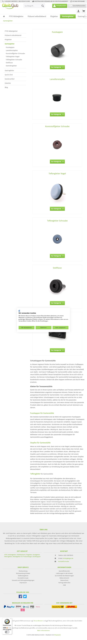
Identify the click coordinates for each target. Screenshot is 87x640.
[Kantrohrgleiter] (57, 333)
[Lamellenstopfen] (57, 97)
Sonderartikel (9, 79)
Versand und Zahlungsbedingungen (23, 580)
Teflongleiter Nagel (12, 57)
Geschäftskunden (64, 571)
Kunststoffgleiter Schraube (15, 53)
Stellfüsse (9, 63)
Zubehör (8, 83)
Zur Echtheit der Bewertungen (64, 576)
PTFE (5, 555)
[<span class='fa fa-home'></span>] (4, 16)
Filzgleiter (8, 40)
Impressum (23, 583)
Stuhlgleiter (36, 555)
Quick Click (9, 75)
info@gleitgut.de (68, 558)
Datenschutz (64, 580)
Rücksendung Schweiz (23, 573)
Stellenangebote (23, 576)
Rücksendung (23, 571)
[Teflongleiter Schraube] (57, 239)
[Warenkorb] (83, 11)
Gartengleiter (9, 44)
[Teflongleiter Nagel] (57, 192)
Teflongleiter (8, 556)
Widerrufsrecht (64, 578)
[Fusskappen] (57, 50)
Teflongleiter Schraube (14, 60)
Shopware (57, 635)
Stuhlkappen (36, 556)
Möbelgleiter (12, 555)
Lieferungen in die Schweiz (64, 573)
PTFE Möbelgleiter (11, 31)
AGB (64, 585)
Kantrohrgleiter (11, 66)
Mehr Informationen (43, 630)
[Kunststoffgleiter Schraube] (57, 144)
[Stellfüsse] (57, 286)
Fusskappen (10, 47)
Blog (6, 87)
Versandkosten (38, 621)
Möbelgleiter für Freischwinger (22, 556)
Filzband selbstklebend (13, 35)
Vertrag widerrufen (64, 583)
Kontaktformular (63, 561)
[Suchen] (42, 6)
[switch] (7, 632)
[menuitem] (34, 6)
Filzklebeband (21, 555)
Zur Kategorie (56, 67)
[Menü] (10, 619)
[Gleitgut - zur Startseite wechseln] (10, 6)
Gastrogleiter (9, 70)
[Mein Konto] (78, 11)
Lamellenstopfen (12, 50)
